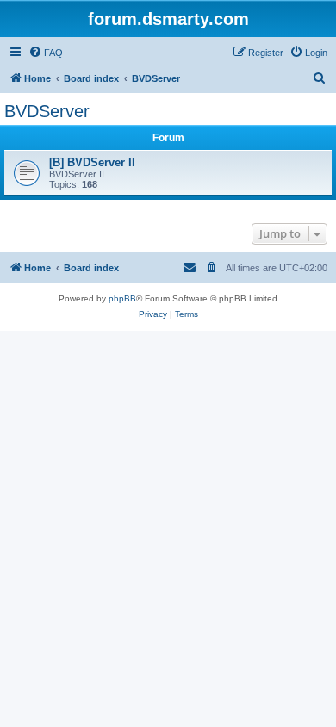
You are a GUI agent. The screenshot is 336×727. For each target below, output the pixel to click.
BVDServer (47, 111)
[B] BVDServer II (92, 162)
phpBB (122, 298)
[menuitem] (45, 52)
